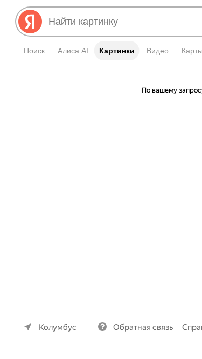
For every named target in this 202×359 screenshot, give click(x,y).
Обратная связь (143, 327)
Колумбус (57, 327)
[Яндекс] (30, 21)
